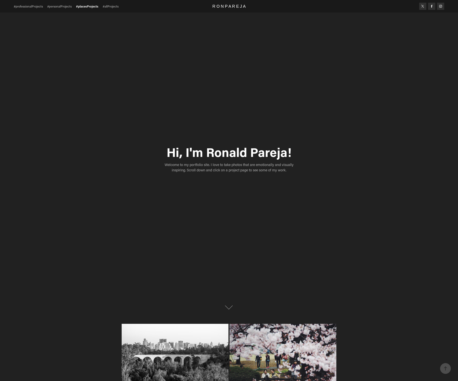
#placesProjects (87, 6)
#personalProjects (59, 6)
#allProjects (111, 6)
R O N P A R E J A (229, 6)
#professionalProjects (28, 6)
